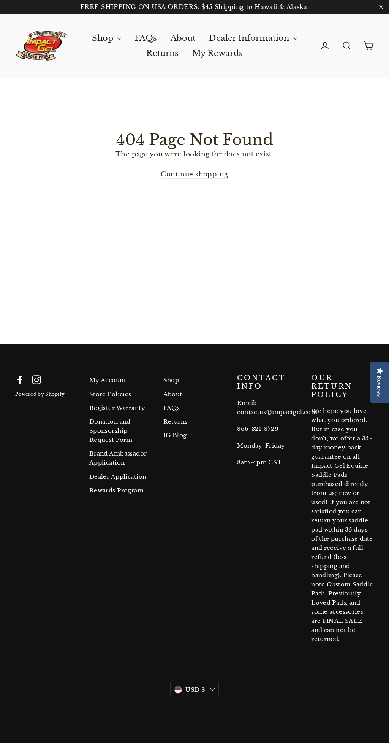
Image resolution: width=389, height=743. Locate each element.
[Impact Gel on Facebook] (19, 379)
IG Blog (175, 435)
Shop (103, 38)
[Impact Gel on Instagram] (36, 379)
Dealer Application (118, 476)
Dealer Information (250, 38)
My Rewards (217, 53)
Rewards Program (116, 490)
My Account (107, 380)
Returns (162, 53)
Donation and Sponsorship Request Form (111, 430)
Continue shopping (194, 174)
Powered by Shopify (40, 394)
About (183, 38)
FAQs (145, 38)
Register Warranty (117, 407)
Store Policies (110, 394)
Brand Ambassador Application (118, 458)
